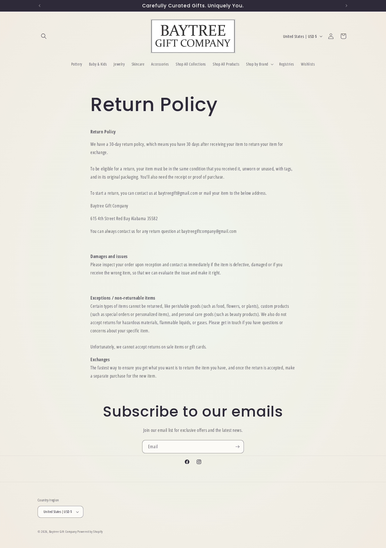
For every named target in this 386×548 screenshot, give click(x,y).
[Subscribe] (237, 446)
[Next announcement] (346, 5)
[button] (44, 36)
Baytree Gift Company (63, 531)
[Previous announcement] (39, 5)
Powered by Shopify (90, 531)
